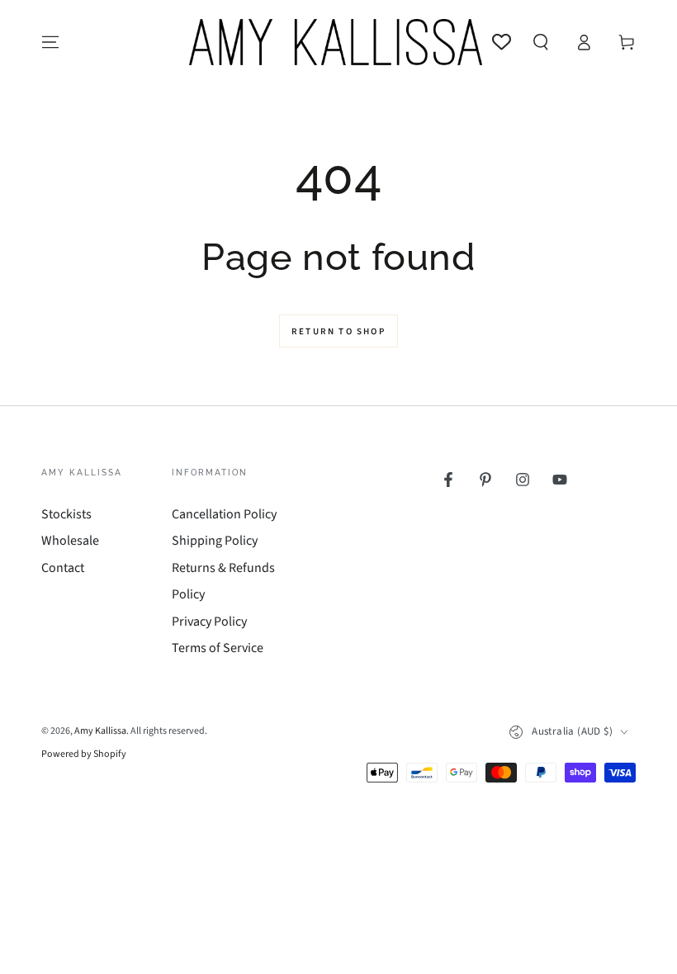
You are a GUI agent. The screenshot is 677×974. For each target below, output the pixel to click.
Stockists (66, 514)
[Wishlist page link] (501, 41)
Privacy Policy (209, 621)
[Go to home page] (335, 42)
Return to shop (338, 331)
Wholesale (70, 541)
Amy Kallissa (100, 731)
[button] (540, 42)
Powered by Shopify (83, 754)
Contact (62, 568)
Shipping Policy (215, 541)
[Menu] (50, 42)
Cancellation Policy (224, 514)
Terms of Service (217, 648)
